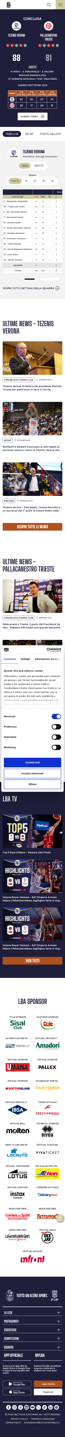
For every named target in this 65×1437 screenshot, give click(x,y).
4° (52, 181)
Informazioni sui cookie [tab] (48, 659)
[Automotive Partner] (18, 1046)
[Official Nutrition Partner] (47, 1174)
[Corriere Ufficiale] (47, 1195)
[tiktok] (44, 1407)
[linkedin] (26, 1407)
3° (43, 181)
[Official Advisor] (32, 1259)
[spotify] (56, 1407)
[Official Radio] (47, 1237)
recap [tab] (29, 134)
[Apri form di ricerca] (49, 4)
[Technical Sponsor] (47, 1131)
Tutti (15, 181)
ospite (39, 165)
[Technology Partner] (47, 1088)
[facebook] (8, 1407)
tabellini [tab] (11, 134)
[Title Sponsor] (18, 1024)
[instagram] (14, 1407)
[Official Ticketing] (47, 1152)
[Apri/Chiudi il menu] (60, 4)
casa (24, 165)
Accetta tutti (33, 762)
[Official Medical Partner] (18, 1110)
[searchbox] (32, 4)
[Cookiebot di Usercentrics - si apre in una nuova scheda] (46, 650)
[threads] (20, 1407)
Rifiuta (32, 784)
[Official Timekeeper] (18, 1174)
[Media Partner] (18, 1216)
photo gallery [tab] (50, 134)
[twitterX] (38, 1407)
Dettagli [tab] (25, 659)
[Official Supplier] (18, 1195)
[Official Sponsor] (18, 1067)
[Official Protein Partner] (47, 1046)
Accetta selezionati (33, 773)
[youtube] (32, 1407)
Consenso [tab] (10, 659)
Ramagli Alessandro (47, 156)
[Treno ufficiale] (47, 1110)
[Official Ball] (18, 1131)
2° (35, 181)
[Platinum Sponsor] (47, 1024)
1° (26, 181)
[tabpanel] (32, 220)
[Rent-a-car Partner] (18, 1152)
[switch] (56, 726)
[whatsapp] (50, 1407)
